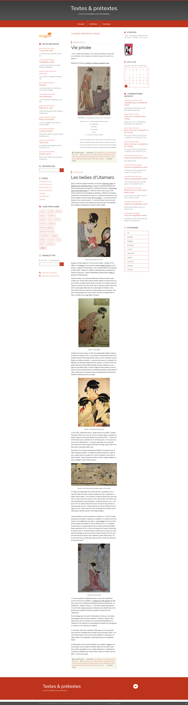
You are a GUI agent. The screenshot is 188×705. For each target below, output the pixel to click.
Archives (93, 24)
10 (129, 78)
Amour (58, 211)
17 (129, 80)
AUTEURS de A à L (45, 181)
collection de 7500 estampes (101, 601)
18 (133, 80)
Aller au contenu (6, 2)
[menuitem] (81, 23)
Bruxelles (100, 152)
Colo (126, 215)
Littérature (131, 253)
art (50, 219)
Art (95, 152)
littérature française (47, 231)
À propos (106, 24)
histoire (57, 219)
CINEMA (42, 194)
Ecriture (50, 240)
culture (43, 248)
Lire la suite (143, 37)
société (50, 211)
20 (140, 80)
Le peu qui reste (46, 50)
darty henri (128, 130)
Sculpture (51, 223)
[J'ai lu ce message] (186, 703)
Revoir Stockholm (46, 119)
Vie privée (81, 47)
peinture (43, 219)
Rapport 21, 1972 (46, 108)
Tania (126, 116)
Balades (130, 237)
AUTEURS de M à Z (46, 184)
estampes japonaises (103, 154)
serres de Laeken (108, 183)
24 (129, 83)
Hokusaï (81, 265)
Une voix (43, 73)
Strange (42, 85)
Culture (106, 152)
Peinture (75, 154)
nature (42, 211)
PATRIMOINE (44, 196)
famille (42, 240)
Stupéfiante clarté (46, 62)
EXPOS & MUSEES (45, 191)
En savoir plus (117, 703)
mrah (101, 157)
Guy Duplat (100, 521)
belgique (54, 236)
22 (147, 80)
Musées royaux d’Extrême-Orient (81, 186)
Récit (42, 244)
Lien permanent (79, 152)
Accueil (80, 24)
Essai (58, 240)
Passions (112, 152)
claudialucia (129, 103)
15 (147, 78)
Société (129, 270)
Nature (129, 257)
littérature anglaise (46, 227)
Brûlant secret (45, 154)
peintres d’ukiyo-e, (106, 265)
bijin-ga (112, 272)
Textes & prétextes (94, 8)
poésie (42, 215)
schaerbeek (44, 236)
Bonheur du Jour (131, 190)
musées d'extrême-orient (83, 159)
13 (140, 78)
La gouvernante (45, 131)
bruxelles (51, 215)
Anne (126, 167)
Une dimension (45, 96)
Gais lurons (43, 142)
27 (140, 83)
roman (42, 223)
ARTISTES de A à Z (45, 187)
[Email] (135, 686)
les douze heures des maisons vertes (87, 157)
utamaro (101, 159)
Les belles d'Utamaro (92, 177)
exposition (50, 244)
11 (133, 78)
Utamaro (99, 198)
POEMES (42, 199)
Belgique (130, 241)
